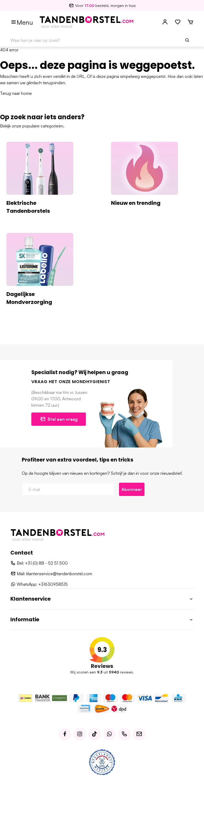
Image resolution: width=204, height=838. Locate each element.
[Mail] (139, 734)
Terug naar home (16, 93)
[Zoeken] (187, 40)
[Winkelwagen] (190, 22)
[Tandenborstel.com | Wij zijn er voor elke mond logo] (86, 21)
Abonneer (131, 489)
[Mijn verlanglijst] (178, 22)
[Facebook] (64, 734)
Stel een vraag (63, 419)
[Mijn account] (165, 22)
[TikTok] (94, 734)
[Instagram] (79, 734)
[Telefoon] (124, 734)
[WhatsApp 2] (109, 734)
